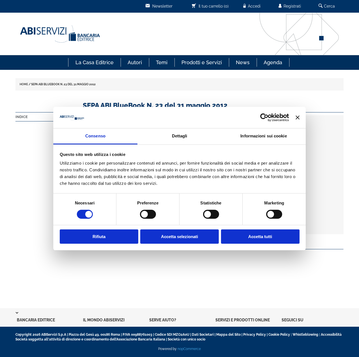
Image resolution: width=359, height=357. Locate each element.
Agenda (273, 62)
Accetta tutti (260, 236)
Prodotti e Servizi (201, 62)
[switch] (148, 214)
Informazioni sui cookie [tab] (263, 135)
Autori (135, 62)
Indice (21, 117)
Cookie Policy (279, 335)
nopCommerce (189, 349)
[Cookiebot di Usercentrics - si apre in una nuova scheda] (264, 117)
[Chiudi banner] (298, 117)
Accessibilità (331, 335)
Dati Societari (203, 335)
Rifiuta (99, 236)
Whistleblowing (305, 335)
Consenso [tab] (95, 135)
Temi (161, 62)
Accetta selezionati (179, 236)
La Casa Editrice (94, 62)
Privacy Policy (254, 335)
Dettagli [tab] (179, 135)
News (243, 62)
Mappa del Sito (228, 335)
